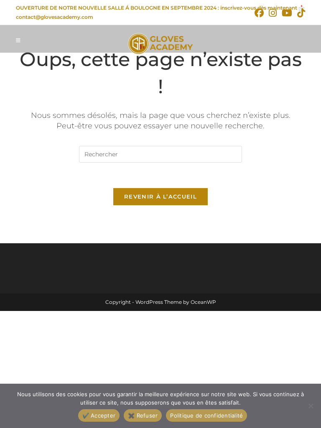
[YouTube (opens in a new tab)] (287, 13)
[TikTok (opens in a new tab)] (300, 13)
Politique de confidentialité (206, 415)
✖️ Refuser (143, 415)
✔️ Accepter (99, 415)
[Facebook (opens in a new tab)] (259, 13)
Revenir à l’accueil (160, 196)
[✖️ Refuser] (310, 406)
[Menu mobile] (18, 40)
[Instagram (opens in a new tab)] (272, 13)
